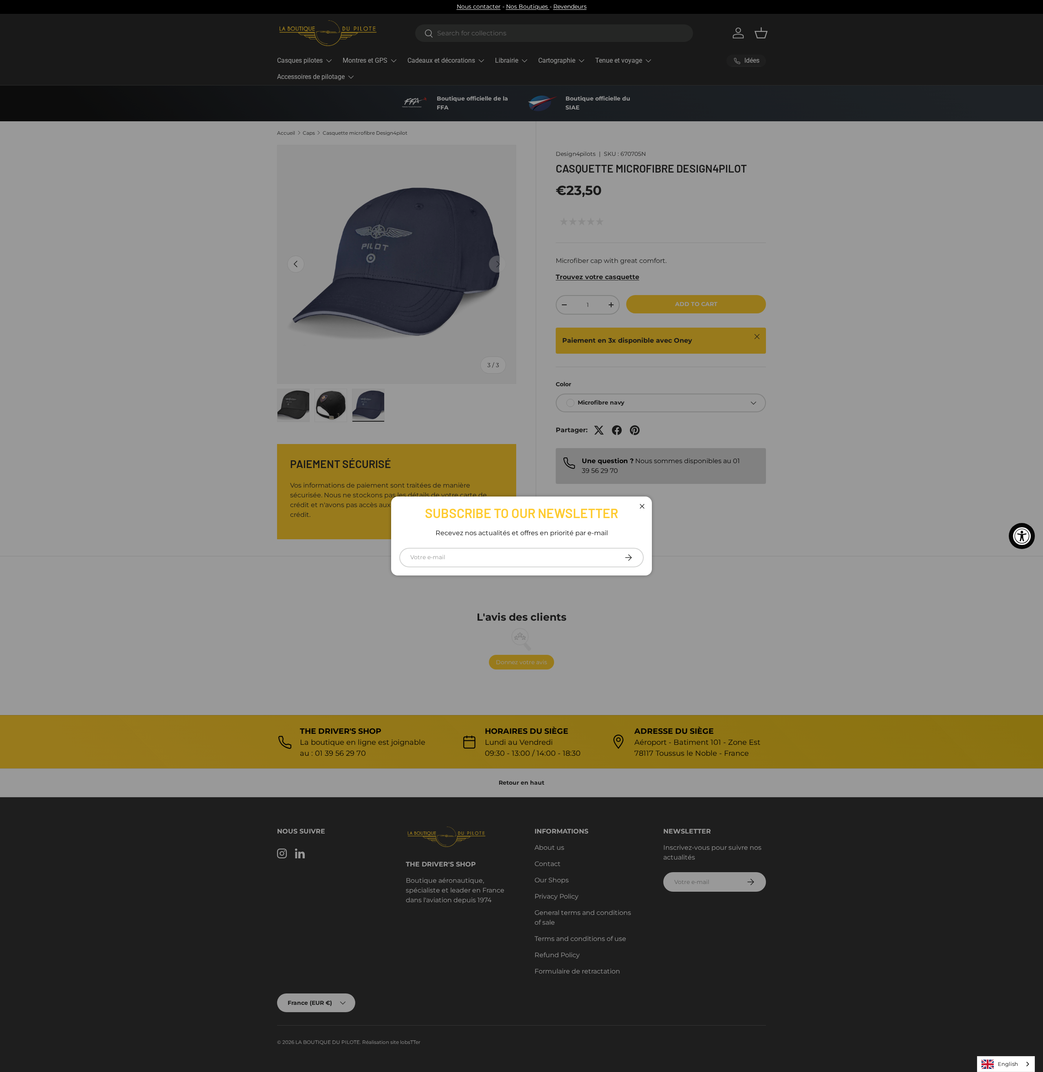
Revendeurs (570, 6)
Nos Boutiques (528, 6)
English (1008, 1064)
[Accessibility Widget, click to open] (1022, 536)
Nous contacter (479, 6)
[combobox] (1006, 1064)
